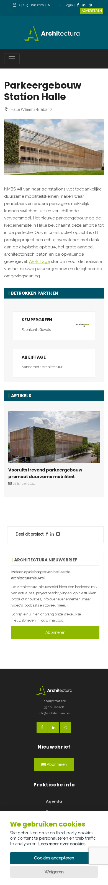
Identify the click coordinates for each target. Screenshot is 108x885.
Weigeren (54, 871)
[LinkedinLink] (85, 5)
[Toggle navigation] (12, 58)
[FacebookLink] (79, 5)
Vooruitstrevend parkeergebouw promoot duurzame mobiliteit (45, 473)
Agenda (54, 801)
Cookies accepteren (54, 857)
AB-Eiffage (39, 261)
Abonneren (55, 632)
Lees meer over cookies (61, 843)
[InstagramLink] (91, 5)
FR (58, 5)
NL (50, 5)
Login (69, 5)
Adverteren (92, 11)
